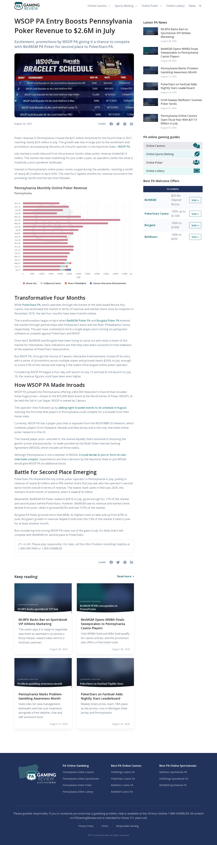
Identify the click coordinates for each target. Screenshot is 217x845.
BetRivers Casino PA (122, 785)
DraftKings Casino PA (123, 772)
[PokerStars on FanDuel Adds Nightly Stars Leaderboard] (105, 673)
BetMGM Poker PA (78, 320)
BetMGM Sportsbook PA (172, 785)
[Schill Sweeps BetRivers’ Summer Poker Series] (150, 102)
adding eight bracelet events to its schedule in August (92, 408)
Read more (124, 576)
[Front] (36, 774)
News (192, 6)
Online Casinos (97, 6)
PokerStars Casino (157, 213)
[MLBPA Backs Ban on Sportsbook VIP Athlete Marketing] (43, 598)
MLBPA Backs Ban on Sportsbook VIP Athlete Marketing (42, 622)
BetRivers (151, 237)
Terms (104, 826)
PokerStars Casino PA (123, 778)
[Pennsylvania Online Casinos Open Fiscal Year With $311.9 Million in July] (150, 117)
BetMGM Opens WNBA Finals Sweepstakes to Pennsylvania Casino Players (103, 624)
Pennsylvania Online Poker (77, 785)
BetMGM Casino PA (122, 791)
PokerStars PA (31, 305)
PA (124, 146)
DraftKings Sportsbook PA (173, 778)
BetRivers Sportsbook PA (173, 772)
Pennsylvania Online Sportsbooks (81, 778)
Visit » (195, 200)
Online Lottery (175, 6)
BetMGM (150, 200)
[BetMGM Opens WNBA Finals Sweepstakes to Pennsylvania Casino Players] (105, 598)
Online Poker (150, 6)
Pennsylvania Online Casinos (78, 772)
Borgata (150, 225)
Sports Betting (124, 6)
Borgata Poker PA (107, 320)
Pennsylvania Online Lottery (78, 791)
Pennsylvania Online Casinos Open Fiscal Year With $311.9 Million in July (179, 119)
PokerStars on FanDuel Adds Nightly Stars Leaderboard (102, 696)
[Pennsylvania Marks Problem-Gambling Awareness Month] (43, 673)
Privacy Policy (85, 826)
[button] (200, 6)
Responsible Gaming (127, 826)
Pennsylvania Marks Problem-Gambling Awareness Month (40, 696)
